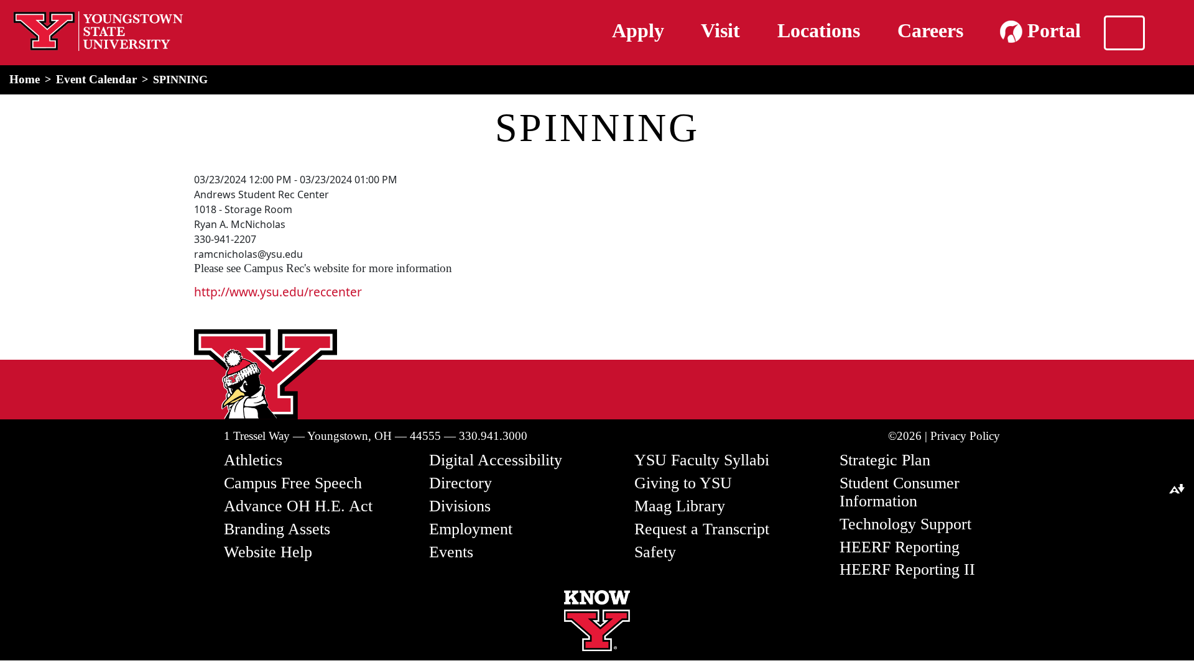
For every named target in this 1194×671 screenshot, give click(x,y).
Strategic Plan (885, 460)
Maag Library (679, 506)
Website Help (268, 552)
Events (451, 552)
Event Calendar (96, 79)
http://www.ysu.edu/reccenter (278, 291)
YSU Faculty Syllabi (701, 460)
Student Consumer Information (900, 492)
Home (24, 79)
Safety (655, 552)
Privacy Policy (965, 435)
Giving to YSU (683, 483)
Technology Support (905, 524)
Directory (460, 483)
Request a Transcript (701, 529)
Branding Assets (277, 529)
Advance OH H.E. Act (298, 506)
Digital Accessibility (495, 460)
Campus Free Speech (293, 483)
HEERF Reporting (900, 547)
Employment (470, 529)
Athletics (253, 460)
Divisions (460, 506)
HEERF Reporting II (907, 569)
